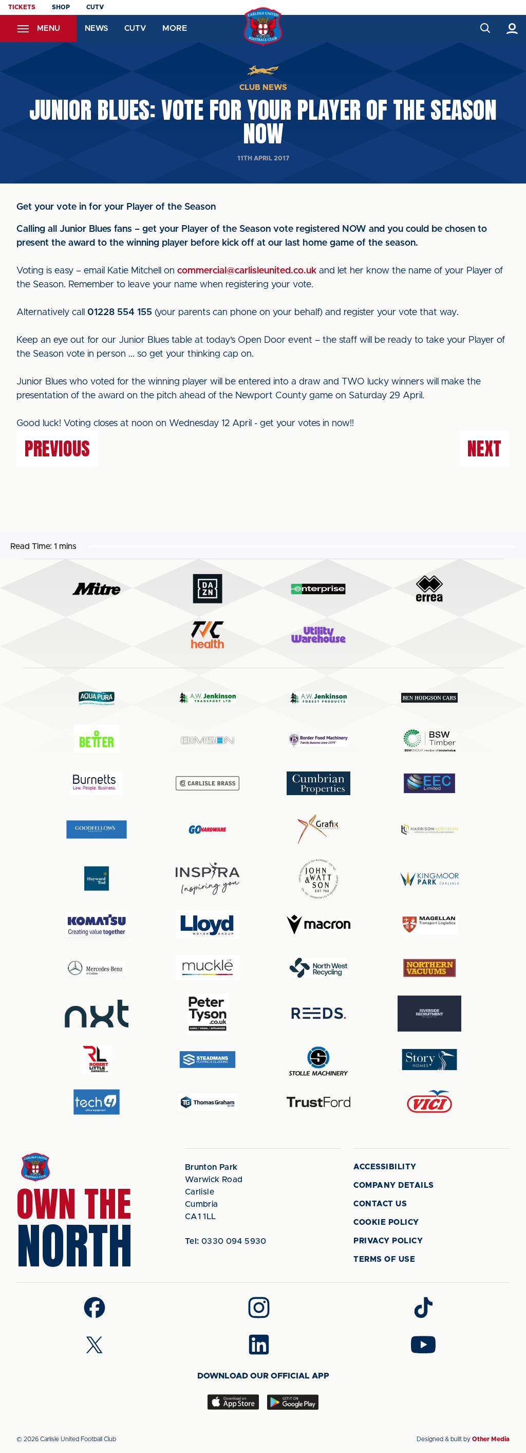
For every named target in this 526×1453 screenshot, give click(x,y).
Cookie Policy (386, 1222)
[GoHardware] (207, 829)
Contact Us (380, 1204)
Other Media (491, 1439)
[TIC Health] (207, 634)
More (174, 28)
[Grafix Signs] (318, 829)
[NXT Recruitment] (96, 1013)
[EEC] (429, 783)
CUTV (95, 7)
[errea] (429, 589)
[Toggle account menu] (512, 28)
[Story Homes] (429, 1059)
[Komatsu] (96, 924)
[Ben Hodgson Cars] (429, 697)
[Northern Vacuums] (429, 967)
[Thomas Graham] (207, 1102)
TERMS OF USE (384, 1259)
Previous (57, 449)
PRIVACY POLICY (388, 1241)
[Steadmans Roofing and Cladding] (207, 1059)
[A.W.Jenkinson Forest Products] (318, 697)
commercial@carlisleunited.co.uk (246, 270)
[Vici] (429, 1102)
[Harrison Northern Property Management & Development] (429, 829)
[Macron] (318, 924)
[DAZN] (207, 589)
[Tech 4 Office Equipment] (96, 1102)
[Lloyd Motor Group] (207, 925)
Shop (61, 7)
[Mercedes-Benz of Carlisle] (96, 967)
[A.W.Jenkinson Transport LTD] (207, 697)
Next (484, 449)
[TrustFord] (318, 1102)
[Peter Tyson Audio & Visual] (207, 1013)
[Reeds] (318, 1013)
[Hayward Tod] (96, 878)
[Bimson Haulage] (207, 740)
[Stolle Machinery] (318, 1059)
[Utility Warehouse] (318, 635)
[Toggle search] (484, 28)
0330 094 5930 (226, 1241)
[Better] (96, 740)
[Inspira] (207, 878)
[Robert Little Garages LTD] (96, 1059)
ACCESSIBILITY (385, 1167)
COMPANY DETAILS (393, 1185)
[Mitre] (96, 589)
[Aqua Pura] (96, 698)
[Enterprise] (318, 589)
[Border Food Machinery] (318, 740)
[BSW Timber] (429, 740)
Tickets (21, 7)
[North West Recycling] (318, 967)
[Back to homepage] (263, 26)
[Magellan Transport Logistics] (429, 925)
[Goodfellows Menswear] (96, 829)
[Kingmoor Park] (429, 878)
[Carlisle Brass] (207, 783)
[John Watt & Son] (318, 878)
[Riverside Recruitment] (429, 1014)
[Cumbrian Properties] (318, 783)
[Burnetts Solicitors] (96, 783)
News (96, 28)
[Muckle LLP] (207, 967)
